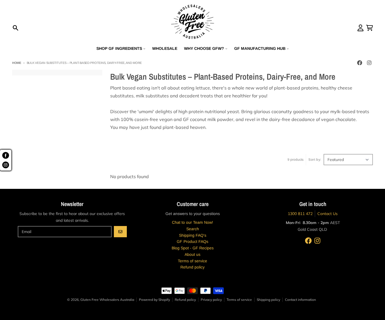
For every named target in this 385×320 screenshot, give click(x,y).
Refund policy (185, 299)
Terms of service (239, 299)
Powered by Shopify (154, 299)
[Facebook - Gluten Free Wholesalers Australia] (359, 62)
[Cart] (369, 27)
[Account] (360, 27)
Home (16, 62)
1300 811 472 (300, 213)
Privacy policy (211, 299)
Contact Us (327, 213)
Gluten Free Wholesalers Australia (107, 299)
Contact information (300, 299)
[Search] (15, 27)
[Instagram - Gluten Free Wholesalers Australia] (369, 62)
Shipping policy (268, 299)
